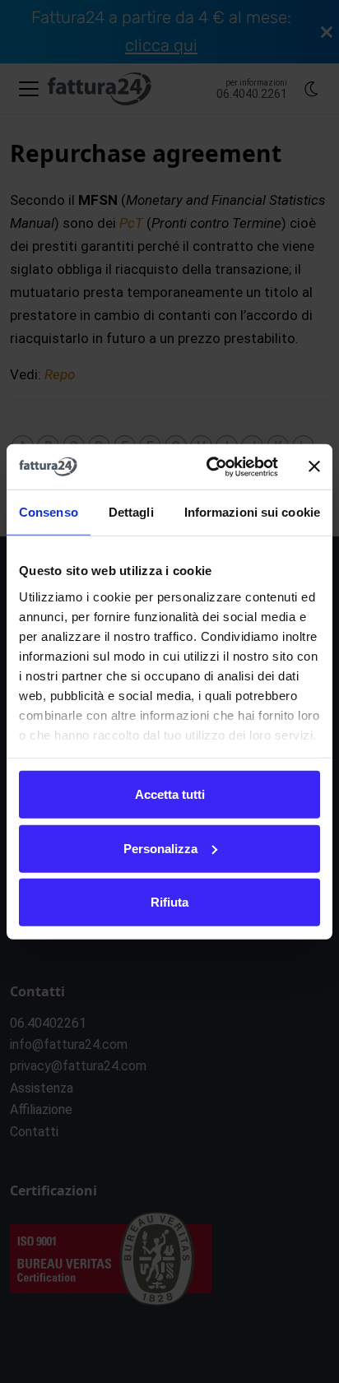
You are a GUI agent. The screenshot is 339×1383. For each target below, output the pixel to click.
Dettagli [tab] (131, 512)
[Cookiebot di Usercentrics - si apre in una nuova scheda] (210, 466)
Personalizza (160, 848)
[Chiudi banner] (314, 466)
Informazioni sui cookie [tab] (252, 512)
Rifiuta (169, 902)
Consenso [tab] (48, 512)
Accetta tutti (170, 794)
